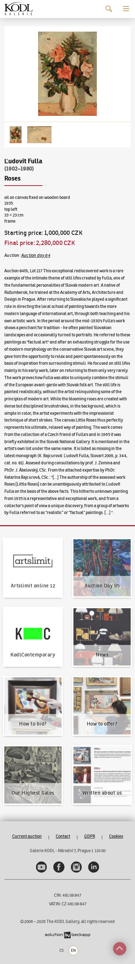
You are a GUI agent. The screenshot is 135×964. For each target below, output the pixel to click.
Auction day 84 (35, 255)
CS (61, 950)
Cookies (116, 836)
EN (73, 950)
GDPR (89, 836)
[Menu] (126, 8)
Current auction (27, 836)
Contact (63, 836)
